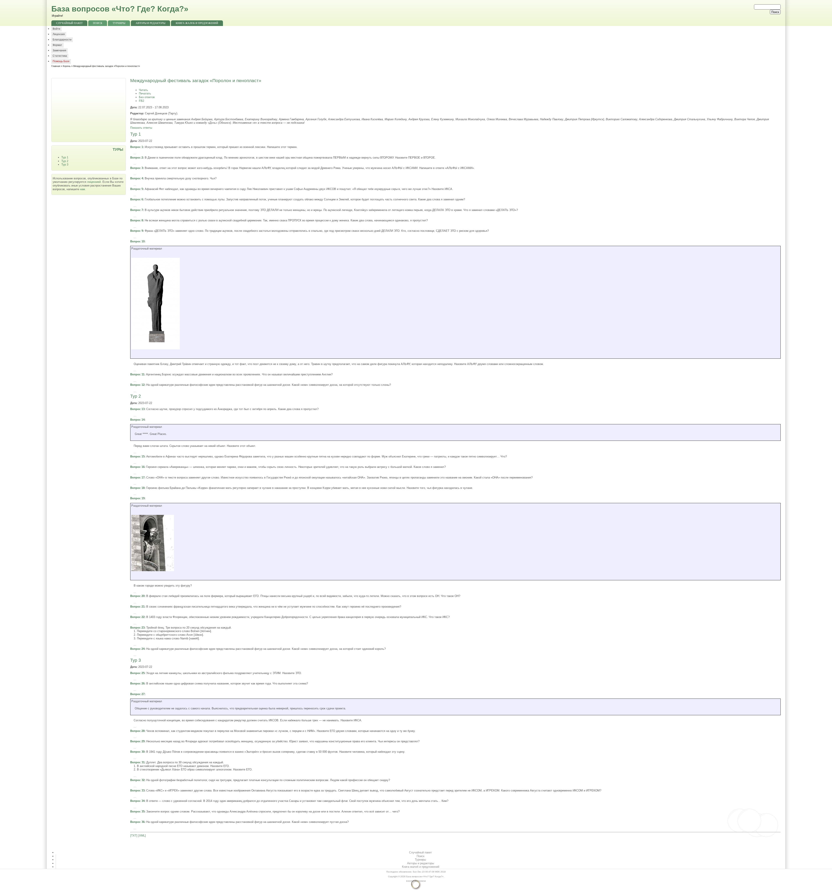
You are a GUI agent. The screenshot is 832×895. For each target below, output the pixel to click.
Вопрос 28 (137, 731)
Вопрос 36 (137, 822)
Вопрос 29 (137, 741)
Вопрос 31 (137, 762)
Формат (57, 45)
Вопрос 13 (137, 409)
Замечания (59, 50)
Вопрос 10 (137, 241)
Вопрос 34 (137, 801)
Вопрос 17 (137, 477)
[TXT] (133, 835)
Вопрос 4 (136, 178)
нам (82, 189)
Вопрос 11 (137, 374)
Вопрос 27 (137, 694)
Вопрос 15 (137, 456)
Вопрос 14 (137, 419)
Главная (55, 66)
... (134, 153)
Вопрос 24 (137, 648)
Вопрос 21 (137, 606)
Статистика (60, 55)
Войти (56, 28)
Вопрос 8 (136, 220)
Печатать (145, 93)
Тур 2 (64, 161)
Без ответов (147, 97)
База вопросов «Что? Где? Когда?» (119, 8)
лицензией (94, 181)
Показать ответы (141, 127)
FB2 (141, 100)
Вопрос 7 (136, 210)
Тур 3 (64, 164)
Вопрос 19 (137, 498)
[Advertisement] (89, 109)
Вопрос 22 (137, 617)
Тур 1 (64, 157)
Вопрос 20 (137, 596)
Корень (67, 66)
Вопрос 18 (137, 488)
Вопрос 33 (137, 790)
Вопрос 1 (136, 147)
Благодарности (62, 39)
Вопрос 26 (137, 683)
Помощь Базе (61, 61)
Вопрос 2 (136, 157)
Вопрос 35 (137, 811)
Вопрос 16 (137, 467)
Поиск (97, 23)
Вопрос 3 (136, 168)
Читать (143, 90)
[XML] (142, 835)
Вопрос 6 (136, 199)
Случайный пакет (69, 23)
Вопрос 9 (136, 230)
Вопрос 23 (137, 627)
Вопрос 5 (136, 189)
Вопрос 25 (137, 673)
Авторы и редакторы (150, 23)
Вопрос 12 (137, 384)
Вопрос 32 (137, 780)
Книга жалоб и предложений (197, 23)
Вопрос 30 (137, 751)
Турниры (119, 23)
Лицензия (59, 34)
